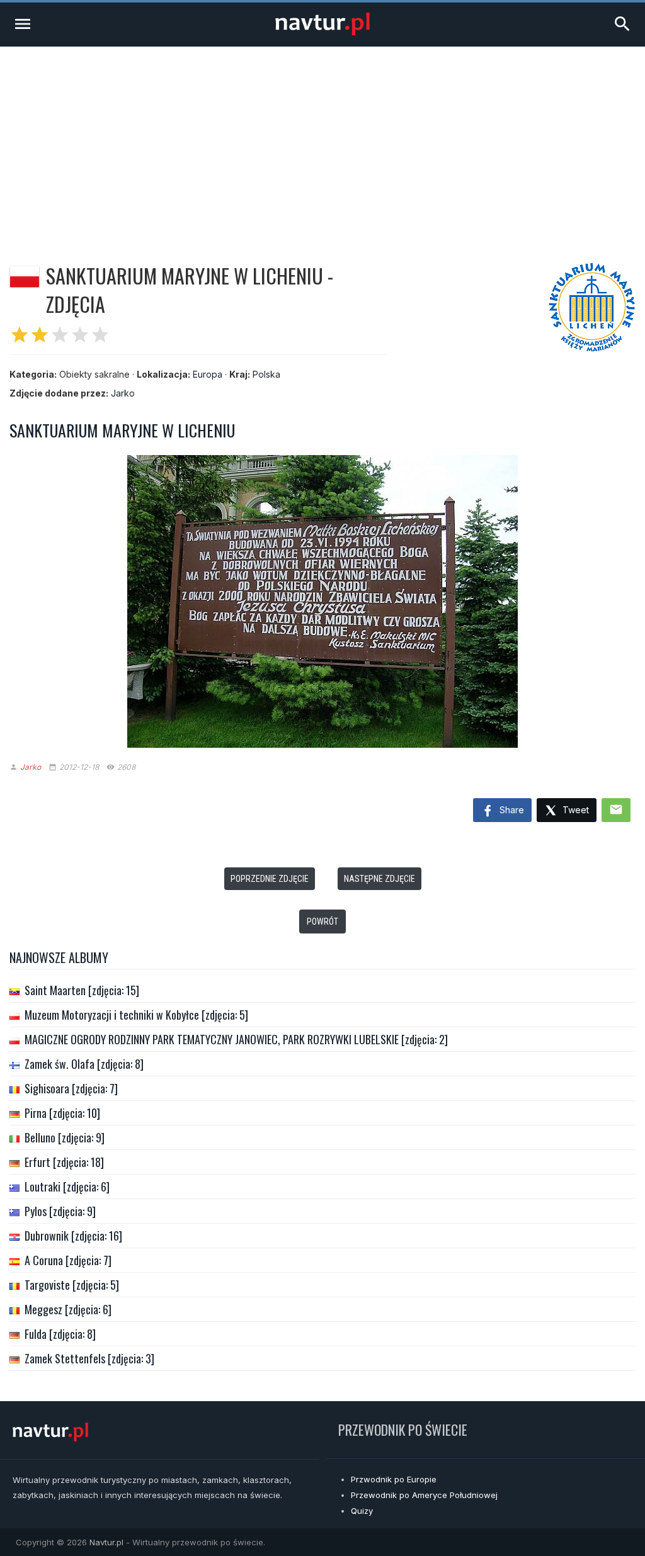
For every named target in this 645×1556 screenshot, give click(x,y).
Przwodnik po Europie (394, 1479)
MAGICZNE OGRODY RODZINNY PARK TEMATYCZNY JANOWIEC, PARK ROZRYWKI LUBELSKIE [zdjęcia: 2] (236, 1039)
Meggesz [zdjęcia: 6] (68, 1309)
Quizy (362, 1511)
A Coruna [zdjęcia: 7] (68, 1260)
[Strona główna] (322, 32)
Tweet (574, 809)
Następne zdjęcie (379, 879)
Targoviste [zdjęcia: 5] (72, 1285)
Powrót (322, 921)
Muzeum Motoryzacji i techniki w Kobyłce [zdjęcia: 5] (136, 1014)
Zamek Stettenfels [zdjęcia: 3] (89, 1358)
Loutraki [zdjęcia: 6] (67, 1186)
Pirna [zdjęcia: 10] (62, 1113)
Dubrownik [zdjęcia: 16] (73, 1235)
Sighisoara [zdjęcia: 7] (71, 1088)
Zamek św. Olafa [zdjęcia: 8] (84, 1064)
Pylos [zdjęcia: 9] (60, 1211)
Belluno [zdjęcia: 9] (65, 1137)
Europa (207, 374)
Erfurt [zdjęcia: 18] (64, 1162)
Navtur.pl (106, 1542)
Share (510, 809)
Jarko (123, 393)
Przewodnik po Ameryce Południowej (424, 1495)
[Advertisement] (322, 141)
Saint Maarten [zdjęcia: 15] (82, 990)
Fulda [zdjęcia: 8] (60, 1334)
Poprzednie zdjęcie (270, 879)
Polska (266, 374)
